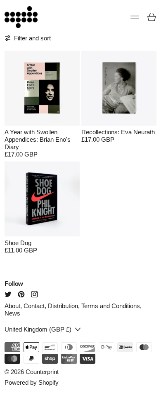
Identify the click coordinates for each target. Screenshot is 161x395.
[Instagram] (34, 294)
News (12, 313)
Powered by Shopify (32, 382)
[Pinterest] (21, 294)
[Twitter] (8, 294)
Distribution (63, 305)
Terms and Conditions (110, 305)
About (12, 305)
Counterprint (42, 371)
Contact (34, 305)
